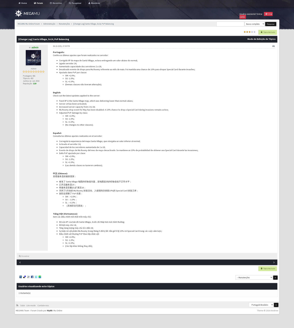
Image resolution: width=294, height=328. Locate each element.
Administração (49, 24)
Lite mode (31, 305)
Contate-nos (43, 305)
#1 (273, 46)
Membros (95, 3)
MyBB (50, 310)
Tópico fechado (269, 32)
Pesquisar (76, 3)
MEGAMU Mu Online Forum (29, 24)
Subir (23, 305)
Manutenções (64, 24)
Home (24, 3)
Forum (39, 3)
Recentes (57, 3)
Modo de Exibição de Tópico (261, 39)
